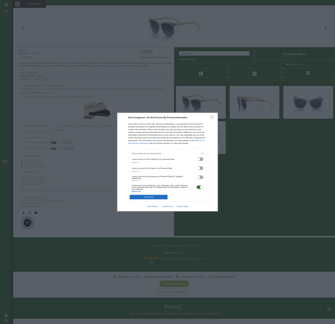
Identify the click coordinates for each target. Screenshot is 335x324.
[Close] (212, 117)
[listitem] (167, 153)
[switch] (200, 159)
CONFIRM (148, 197)
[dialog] (167, 162)
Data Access (167, 206)
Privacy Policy (182, 206)
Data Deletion (152, 206)
